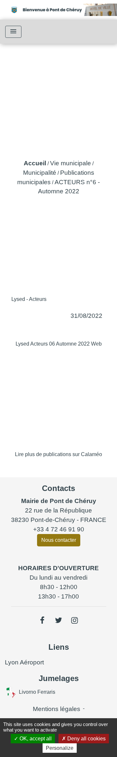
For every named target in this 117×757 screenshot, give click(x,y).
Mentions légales (56, 708)
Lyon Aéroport (24, 662)
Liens (58, 647)
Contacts (58, 488)
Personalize (59, 748)
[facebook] (42, 620)
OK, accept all (35, 738)
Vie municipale (70, 163)
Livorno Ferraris (37, 691)
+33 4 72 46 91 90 (58, 529)
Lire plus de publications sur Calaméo (58, 454)
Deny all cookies (86, 738)
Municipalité (39, 172)
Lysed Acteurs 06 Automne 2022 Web (59, 344)
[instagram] (74, 620)
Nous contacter (58, 540)
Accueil (35, 163)
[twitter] (58, 620)
